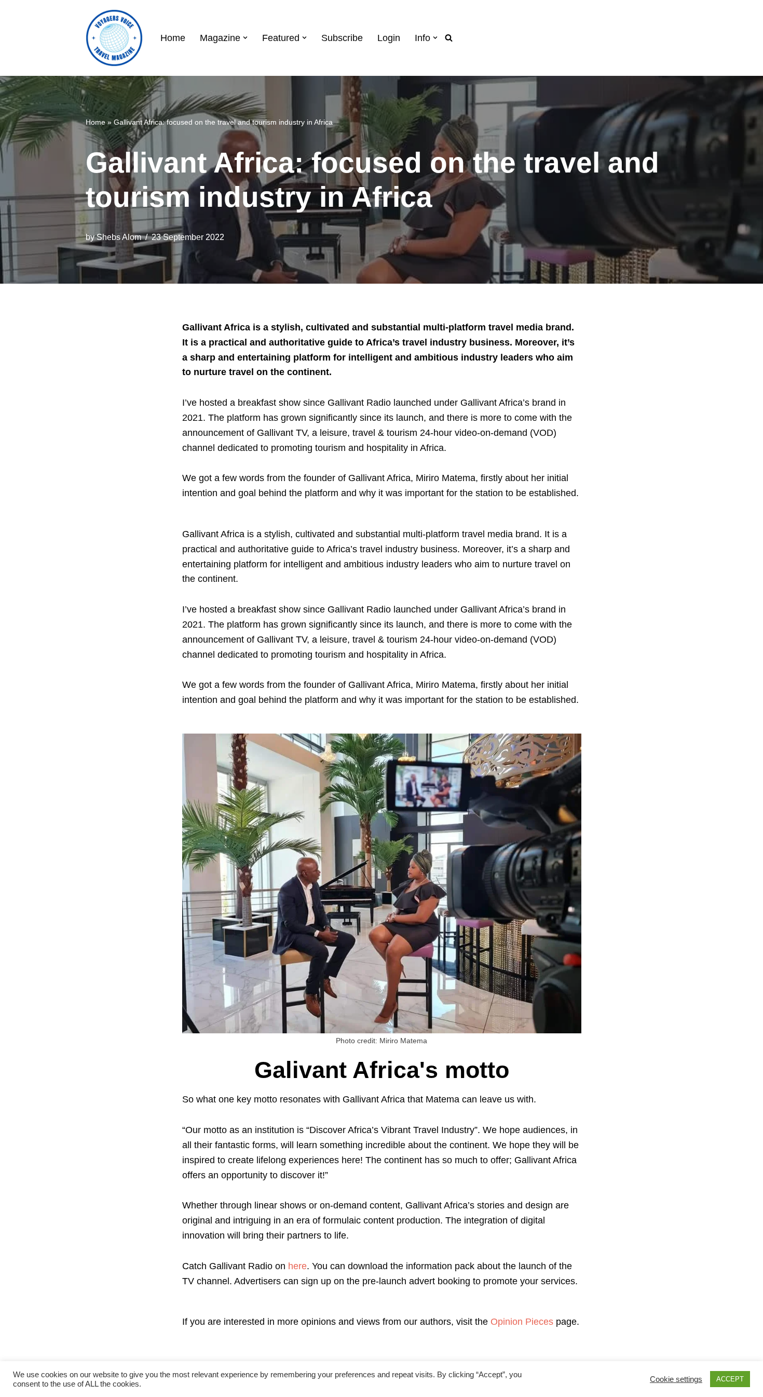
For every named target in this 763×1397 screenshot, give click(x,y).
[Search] (449, 38)
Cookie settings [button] (676, 1379)
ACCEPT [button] (730, 1379)
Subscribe (342, 38)
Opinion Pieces (522, 1321)
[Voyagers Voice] (114, 37)
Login (388, 38)
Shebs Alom (119, 237)
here (297, 1266)
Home (172, 38)
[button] (245, 37)
